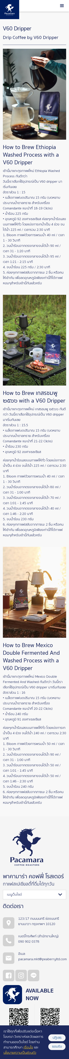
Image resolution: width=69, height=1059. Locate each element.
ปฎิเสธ (57, 1037)
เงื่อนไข (28, 1047)
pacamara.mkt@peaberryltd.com (42, 959)
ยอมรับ (57, 1046)
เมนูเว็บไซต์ (14, 894)
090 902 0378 (28, 941)
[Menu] (62, 6)
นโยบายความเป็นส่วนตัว (19, 1053)
